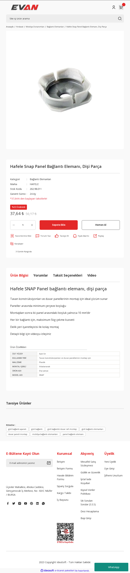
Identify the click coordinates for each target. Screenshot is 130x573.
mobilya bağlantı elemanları (45, 434)
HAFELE (34, 184)
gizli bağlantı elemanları (92, 429)
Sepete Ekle (58, 224)
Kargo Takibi (64, 493)
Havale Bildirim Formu (65, 477)
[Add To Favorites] (20, 236)
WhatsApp (113, 567)
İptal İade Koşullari (86, 481)
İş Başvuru (62, 499)
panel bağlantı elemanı (73, 434)
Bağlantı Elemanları (40, 179)
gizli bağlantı (36, 429)
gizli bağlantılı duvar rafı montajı (62, 429)
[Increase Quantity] (32, 225)
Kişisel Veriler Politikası (88, 491)
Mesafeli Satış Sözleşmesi (88, 463)
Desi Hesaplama (90, 511)
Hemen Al (100, 224)
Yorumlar (40, 275)
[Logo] (24, 7)
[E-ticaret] (64, 570)
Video (91, 275)
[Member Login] (113, 7)
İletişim (61, 461)
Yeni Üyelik (110, 461)
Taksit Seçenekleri (67, 275)
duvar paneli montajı (17, 434)
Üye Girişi (109, 468)
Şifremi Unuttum (113, 475)
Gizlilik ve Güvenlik (90, 472)
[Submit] (50, 463)
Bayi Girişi (86, 518)
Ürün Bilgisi (19, 275)
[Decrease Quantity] (13, 225)
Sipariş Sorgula (65, 486)
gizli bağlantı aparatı (17, 429)
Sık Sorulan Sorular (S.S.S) (88, 502)
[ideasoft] (47, 570)
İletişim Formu (65, 468)
